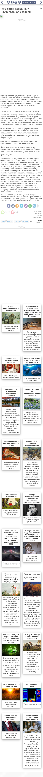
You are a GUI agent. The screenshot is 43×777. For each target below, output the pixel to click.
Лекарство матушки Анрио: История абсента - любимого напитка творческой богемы (11, 638)
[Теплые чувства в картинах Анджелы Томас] (11, 460)
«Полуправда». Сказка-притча (11, 495)
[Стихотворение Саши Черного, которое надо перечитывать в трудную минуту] (11, 595)
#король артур (37, 217)
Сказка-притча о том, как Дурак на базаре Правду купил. (11, 512)
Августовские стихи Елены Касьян (11, 685)
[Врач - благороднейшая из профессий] (11, 324)
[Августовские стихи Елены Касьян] (11, 700)
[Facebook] (9, 206)
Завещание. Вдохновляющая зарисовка (11, 360)
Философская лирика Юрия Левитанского (32, 717)
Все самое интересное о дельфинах (32, 379)
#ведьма (39, 215)
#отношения (38, 211)
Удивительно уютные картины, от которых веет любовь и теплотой (11, 465)
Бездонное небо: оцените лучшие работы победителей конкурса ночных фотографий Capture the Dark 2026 (11, 537)
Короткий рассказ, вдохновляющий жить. (11, 376)
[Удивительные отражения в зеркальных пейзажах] (11, 407)
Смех (3, 221)
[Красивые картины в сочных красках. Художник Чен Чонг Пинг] (32, 596)
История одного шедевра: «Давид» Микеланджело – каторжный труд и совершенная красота (32, 535)
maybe (40, 220)
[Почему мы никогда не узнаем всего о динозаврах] (32, 650)
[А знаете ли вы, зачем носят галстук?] (11, 731)
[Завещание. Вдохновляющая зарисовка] (11, 373)
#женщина (38, 213)
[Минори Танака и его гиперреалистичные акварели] (32, 410)
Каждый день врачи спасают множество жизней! (11, 328)
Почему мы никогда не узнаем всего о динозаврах (32, 636)
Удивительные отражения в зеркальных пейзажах (11, 392)
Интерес (9, 221)
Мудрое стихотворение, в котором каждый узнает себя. (32, 520)
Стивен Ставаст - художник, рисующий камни (32, 443)
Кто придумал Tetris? (32, 685)
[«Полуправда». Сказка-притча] (11, 508)
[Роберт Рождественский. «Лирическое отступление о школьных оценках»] (32, 515)
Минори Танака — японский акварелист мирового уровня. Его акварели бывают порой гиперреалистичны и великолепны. (32, 417)
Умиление (25, 221)
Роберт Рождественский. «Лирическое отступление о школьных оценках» (32, 498)
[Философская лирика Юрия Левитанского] (32, 733)
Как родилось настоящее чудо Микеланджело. (32, 558)
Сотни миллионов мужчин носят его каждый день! (11, 735)
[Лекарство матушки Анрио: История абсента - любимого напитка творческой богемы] (11, 656)
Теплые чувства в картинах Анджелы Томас (11, 443)
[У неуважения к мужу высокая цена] (41, 3)
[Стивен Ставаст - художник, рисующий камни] (32, 460)
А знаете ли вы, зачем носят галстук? (11, 717)
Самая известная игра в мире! (32, 705)
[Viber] (26, 206)
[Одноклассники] (17, 206)
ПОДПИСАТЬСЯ (29, 2)
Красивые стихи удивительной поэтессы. (11, 704)
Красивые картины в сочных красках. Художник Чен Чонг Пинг (32, 577)
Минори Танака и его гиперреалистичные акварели (32, 392)
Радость (17, 221)
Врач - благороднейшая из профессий (11, 308)
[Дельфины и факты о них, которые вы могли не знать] (32, 376)
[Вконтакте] (13, 206)
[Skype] (34, 206)
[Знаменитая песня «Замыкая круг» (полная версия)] (1, 3)
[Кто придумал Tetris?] (32, 701)
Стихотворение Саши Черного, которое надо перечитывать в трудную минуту (11, 578)
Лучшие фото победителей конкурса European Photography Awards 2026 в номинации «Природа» (32, 311)
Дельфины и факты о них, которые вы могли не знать (32, 360)
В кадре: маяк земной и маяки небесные (11, 564)
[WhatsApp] (30, 206)
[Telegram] (21, 206)
